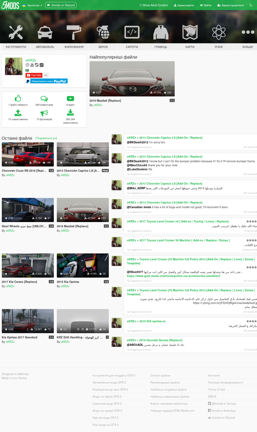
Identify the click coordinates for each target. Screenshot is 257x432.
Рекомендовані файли (165, 382)
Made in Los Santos (14, 378)
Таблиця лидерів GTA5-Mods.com (172, 410)
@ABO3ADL (135, 345)
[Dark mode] (251, 5)
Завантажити (185, 5)
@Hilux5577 (135, 272)
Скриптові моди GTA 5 (107, 403)
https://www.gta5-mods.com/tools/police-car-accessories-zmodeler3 (173, 276)
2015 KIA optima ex (152, 321)
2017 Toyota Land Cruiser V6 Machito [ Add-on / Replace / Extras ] (184, 240)
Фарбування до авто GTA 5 (110, 389)
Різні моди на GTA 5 (106, 425)
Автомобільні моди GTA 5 (109, 382)
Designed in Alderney (15, 374)
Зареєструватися (232, 5)
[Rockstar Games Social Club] (41, 64)
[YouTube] (32, 64)
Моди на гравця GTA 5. (108, 410)
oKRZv (30, 60)
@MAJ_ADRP (136, 188)
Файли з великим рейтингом (169, 403)
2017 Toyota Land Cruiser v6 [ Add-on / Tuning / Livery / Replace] (184, 221)
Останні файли (160, 375)
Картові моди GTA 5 (105, 417)
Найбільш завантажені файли (169, 396)
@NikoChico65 (137, 165)
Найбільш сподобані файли (168, 389)
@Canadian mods (139, 207)
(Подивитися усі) (46, 138)
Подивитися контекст (141, 147)
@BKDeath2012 (137, 142)
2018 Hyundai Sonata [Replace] (160, 340)
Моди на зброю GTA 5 (107, 396)
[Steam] (37, 64)
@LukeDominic (137, 169)
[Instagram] (27, 64)
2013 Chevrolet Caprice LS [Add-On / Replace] (170, 137)
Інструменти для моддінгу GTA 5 (114, 375)
